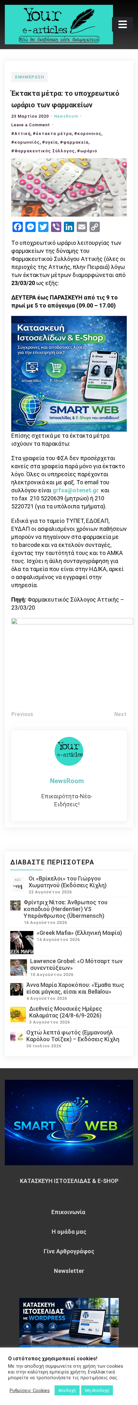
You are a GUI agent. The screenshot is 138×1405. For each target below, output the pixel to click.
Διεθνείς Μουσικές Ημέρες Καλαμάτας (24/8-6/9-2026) (65, 1012)
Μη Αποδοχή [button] (97, 1390)
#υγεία (50, 142)
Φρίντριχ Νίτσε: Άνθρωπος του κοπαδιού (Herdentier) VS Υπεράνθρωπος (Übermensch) (66, 909)
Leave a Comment (30, 124)
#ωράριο (87, 150)
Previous (22, 714)
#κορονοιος (87, 133)
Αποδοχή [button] (67, 1390)
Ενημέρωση (29, 77)
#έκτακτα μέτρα (52, 133)
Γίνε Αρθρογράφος (69, 1251)
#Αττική (20, 133)
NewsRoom (66, 116)
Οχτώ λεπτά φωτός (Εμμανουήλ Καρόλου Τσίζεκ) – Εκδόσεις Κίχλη (72, 1036)
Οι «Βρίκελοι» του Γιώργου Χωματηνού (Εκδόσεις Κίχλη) (68, 882)
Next (120, 714)
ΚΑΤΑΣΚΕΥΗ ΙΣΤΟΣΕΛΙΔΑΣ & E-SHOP (69, 1180)
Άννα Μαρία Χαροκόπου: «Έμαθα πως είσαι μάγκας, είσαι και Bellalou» (75, 988)
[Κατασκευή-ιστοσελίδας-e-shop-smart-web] (69, 373)
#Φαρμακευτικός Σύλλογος (43, 150)
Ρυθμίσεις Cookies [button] (30, 1390)
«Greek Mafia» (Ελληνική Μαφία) (79, 932)
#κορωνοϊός (25, 142)
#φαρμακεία (74, 142)
